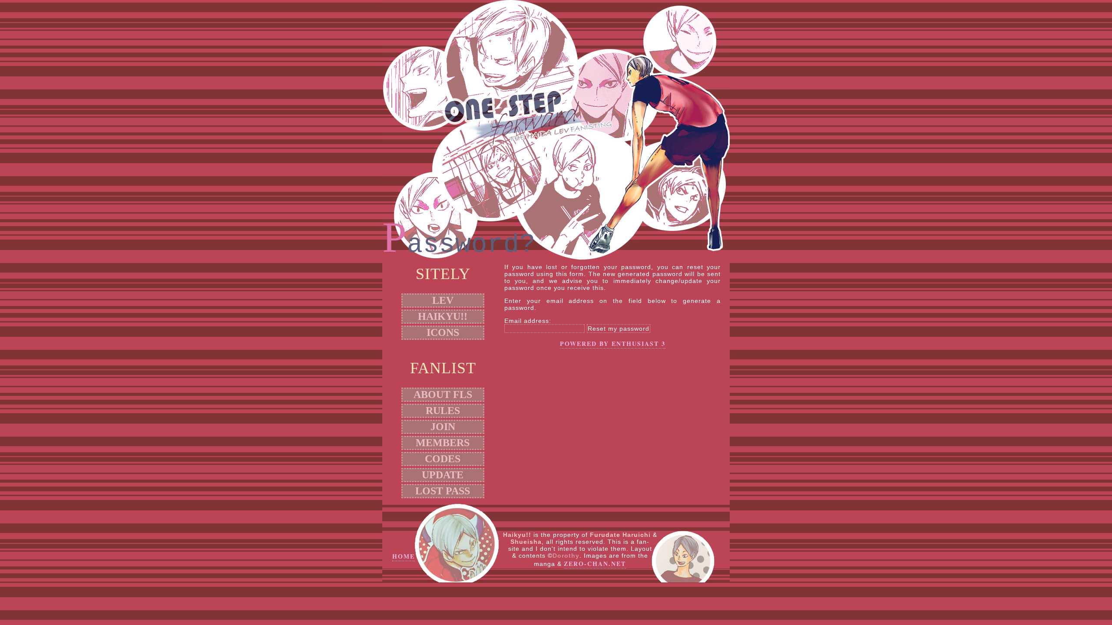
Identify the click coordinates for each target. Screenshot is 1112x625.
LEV (442, 300)
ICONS (443, 332)
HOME (403, 556)
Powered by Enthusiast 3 (612, 343)
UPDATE (442, 474)
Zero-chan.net (595, 563)
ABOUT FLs (443, 394)
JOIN (442, 426)
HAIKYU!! (442, 316)
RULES (443, 410)
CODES (442, 458)
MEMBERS (443, 442)
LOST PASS (442, 491)
